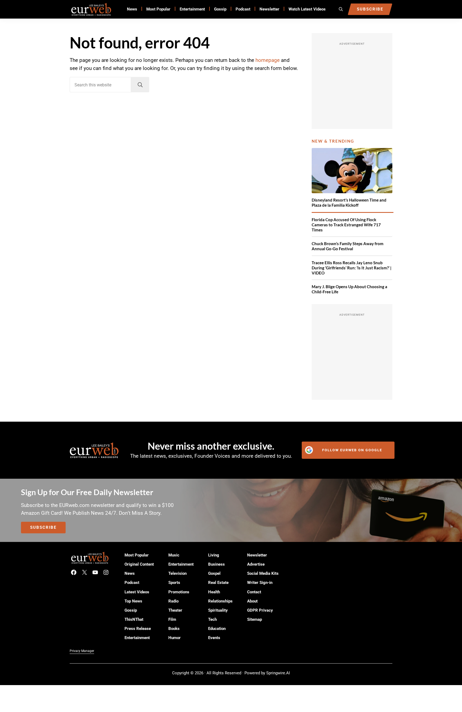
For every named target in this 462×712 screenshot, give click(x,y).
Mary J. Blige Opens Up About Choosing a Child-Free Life (349, 289)
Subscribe (43, 527)
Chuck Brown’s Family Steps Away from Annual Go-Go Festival (347, 246)
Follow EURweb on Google (352, 450)
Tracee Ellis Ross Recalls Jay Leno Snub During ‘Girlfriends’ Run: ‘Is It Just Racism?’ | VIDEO (352, 267)
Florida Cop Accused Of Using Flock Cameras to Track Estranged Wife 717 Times (346, 224)
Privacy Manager (82, 651)
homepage (267, 60)
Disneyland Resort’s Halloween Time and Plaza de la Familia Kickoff (349, 202)
